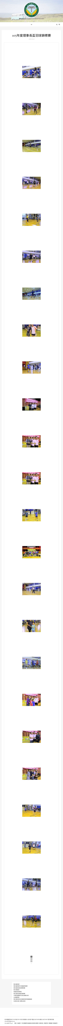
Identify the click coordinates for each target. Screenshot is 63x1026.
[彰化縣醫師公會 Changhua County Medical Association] (31, 10)
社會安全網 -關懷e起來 (19, 1001)
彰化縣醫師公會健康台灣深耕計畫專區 (30, 1023)
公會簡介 (19, 1023)
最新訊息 (41, 1023)
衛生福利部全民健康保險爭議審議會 (23, 999)
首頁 (15, 1023)
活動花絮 (46, 1023)
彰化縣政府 (16, 990)
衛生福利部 (16, 984)
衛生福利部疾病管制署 (19, 988)
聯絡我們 (55, 1023)
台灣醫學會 (16, 997)
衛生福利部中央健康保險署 (20, 986)
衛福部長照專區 (18, 991)
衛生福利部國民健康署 (19, 993)
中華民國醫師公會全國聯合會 (21, 995)
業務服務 (50, 1023)
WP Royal (10, 1023)
